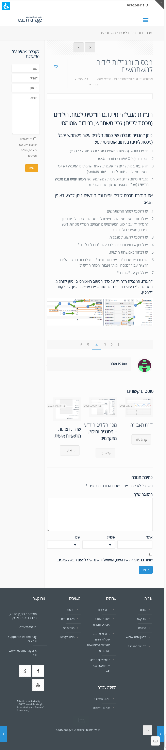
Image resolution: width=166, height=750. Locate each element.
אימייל (111, 537)
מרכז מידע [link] (68, 628)
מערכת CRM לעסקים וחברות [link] (101, 621)
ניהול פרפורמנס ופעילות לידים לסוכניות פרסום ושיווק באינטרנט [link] (98, 642)
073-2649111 (135, 5)
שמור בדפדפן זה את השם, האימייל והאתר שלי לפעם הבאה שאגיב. (104, 559)
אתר (149, 537)
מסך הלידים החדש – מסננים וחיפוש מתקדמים (100, 431)
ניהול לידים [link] (104, 610)
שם (77, 537)
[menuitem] (78, 48)
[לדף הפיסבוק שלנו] (38, 671)
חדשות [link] (70, 610)
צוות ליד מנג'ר (127, 79)
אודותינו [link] (142, 610)
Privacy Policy (23, 707)
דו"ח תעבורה (141, 425)
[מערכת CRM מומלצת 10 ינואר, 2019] (3, 734)
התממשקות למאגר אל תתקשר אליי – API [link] (99, 665)
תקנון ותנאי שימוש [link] (136, 637)
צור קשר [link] (141, 619)
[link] (147, 19)
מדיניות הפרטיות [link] (137, 646)
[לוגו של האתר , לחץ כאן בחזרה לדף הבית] (31, 19)
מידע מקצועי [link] (67, 637)
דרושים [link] (142, 628)
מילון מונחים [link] (67, 619)
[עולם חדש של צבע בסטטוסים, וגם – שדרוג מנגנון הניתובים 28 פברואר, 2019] (160, 734)
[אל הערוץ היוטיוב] (38, 685)
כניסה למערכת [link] (102, 699)
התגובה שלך (143, 494)
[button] (6, 6)
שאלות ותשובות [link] (101, 708)
